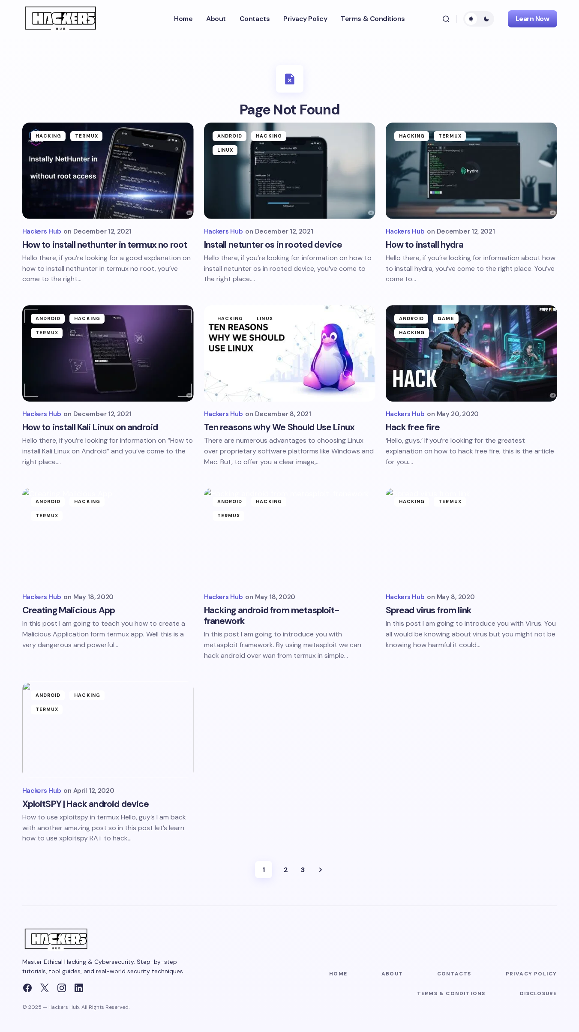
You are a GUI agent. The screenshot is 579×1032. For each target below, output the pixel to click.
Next (321, 869)
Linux (225, 150)
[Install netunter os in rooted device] (289, 171)
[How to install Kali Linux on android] (108, 353)
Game (446, 318)
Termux (86, 136)
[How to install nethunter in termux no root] (108, 171)
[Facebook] (27, 987)
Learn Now (532, 18)
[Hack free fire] (471, 353)
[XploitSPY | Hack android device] (108, 730)
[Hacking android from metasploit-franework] (289, 536)
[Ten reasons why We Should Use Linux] (289, 353)
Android (230, 136)
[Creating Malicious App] (108, 536)
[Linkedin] (78, 987)
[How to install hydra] (471, 171)
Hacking (49, 136)
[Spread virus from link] (471, 536)
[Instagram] (61, 987)
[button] (446, 19)
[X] (44, 987)
